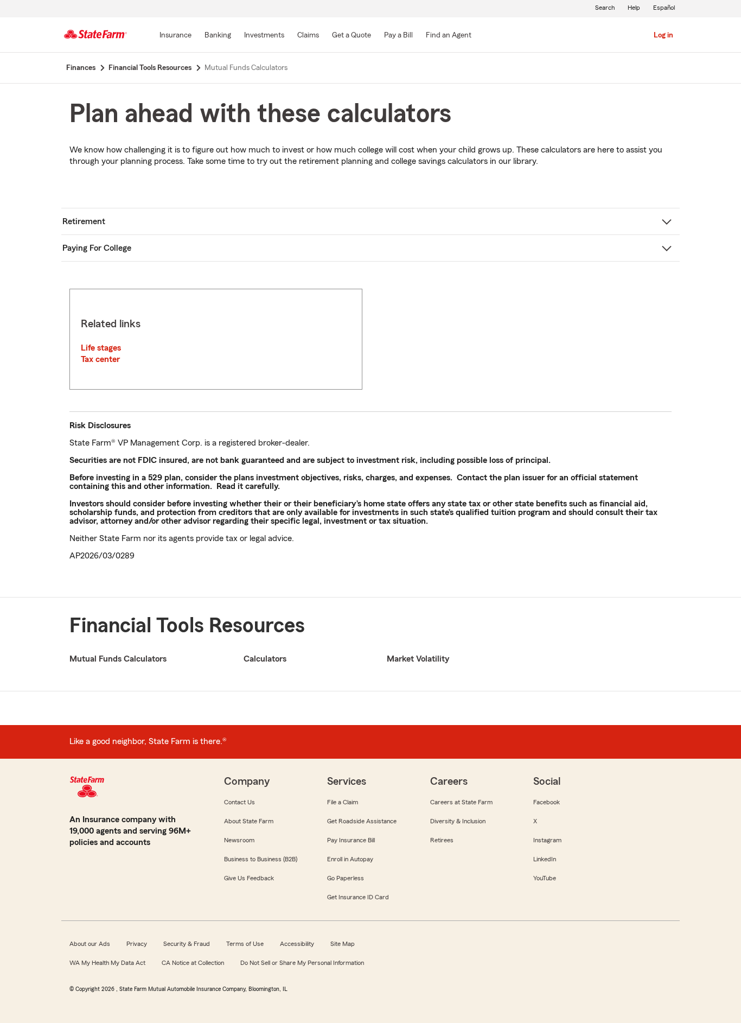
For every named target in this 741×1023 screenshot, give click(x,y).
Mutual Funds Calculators (118, 659)
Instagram (547, 840)
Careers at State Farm (461, 802)
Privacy (136, 944)
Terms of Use (245, 944)
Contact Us (239, 802)
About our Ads (89, 944)
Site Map (342, 944)
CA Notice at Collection (193, 963)
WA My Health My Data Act (107, 963)
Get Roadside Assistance (362, 821)
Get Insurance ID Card (358, 897)
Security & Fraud (186, 944)
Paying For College (96, 248)
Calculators (265, 659)
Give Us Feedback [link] (249, 878)
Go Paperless (345, 878)
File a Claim (342, 802)
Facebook (546, 802)
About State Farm (248, 821)
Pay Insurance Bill (351, 840)
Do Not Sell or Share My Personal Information (302, 963)
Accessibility (297, 944)
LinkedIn (544, 859)
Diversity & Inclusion (458, 821)
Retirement (83, 221)
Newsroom (239, 840)
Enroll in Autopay (350, 859)
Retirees (441, 840)
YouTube (544, 878)
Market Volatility (418, 659)
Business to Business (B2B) (260, 859)
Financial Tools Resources (187, 625)
